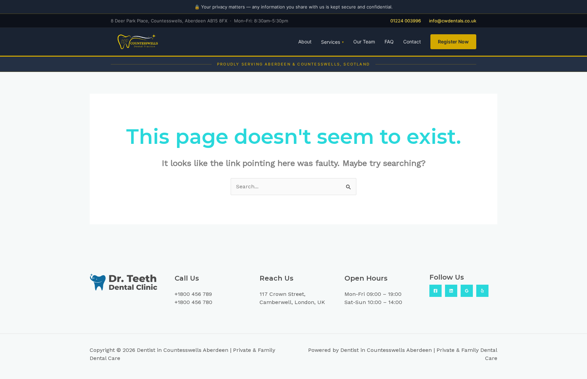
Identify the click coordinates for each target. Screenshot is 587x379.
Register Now (453, 41)
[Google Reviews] (467, 291)
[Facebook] (435, 291)
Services (332, 42)
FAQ (389, 41)
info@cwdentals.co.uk (452, 20)
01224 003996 (405, 20)
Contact (412, 41)
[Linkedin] (451, 291)
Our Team (364, 41)
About (305, 41)
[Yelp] (482, 291)
